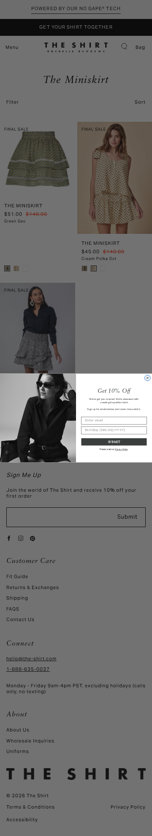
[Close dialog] (147, 377)
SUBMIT (114, 441)
